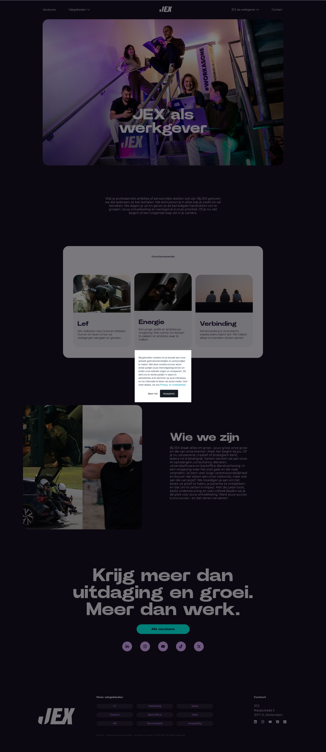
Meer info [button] (153, 393)
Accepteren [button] (169, 393)
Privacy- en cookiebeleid (172, 384)
